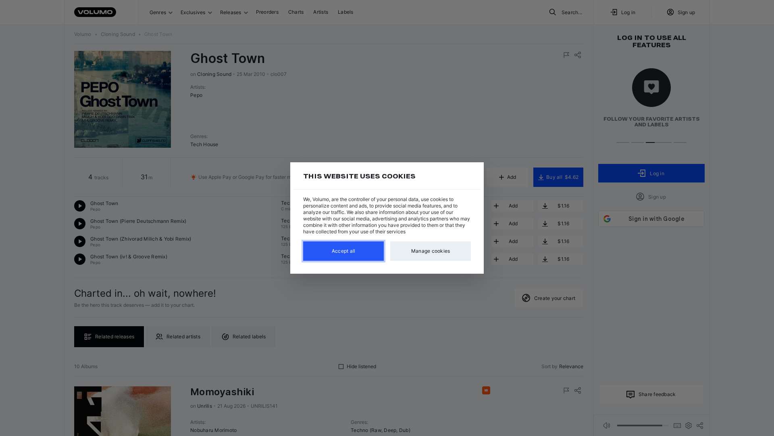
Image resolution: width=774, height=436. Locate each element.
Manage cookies (430, 251)
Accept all (344, 251)
